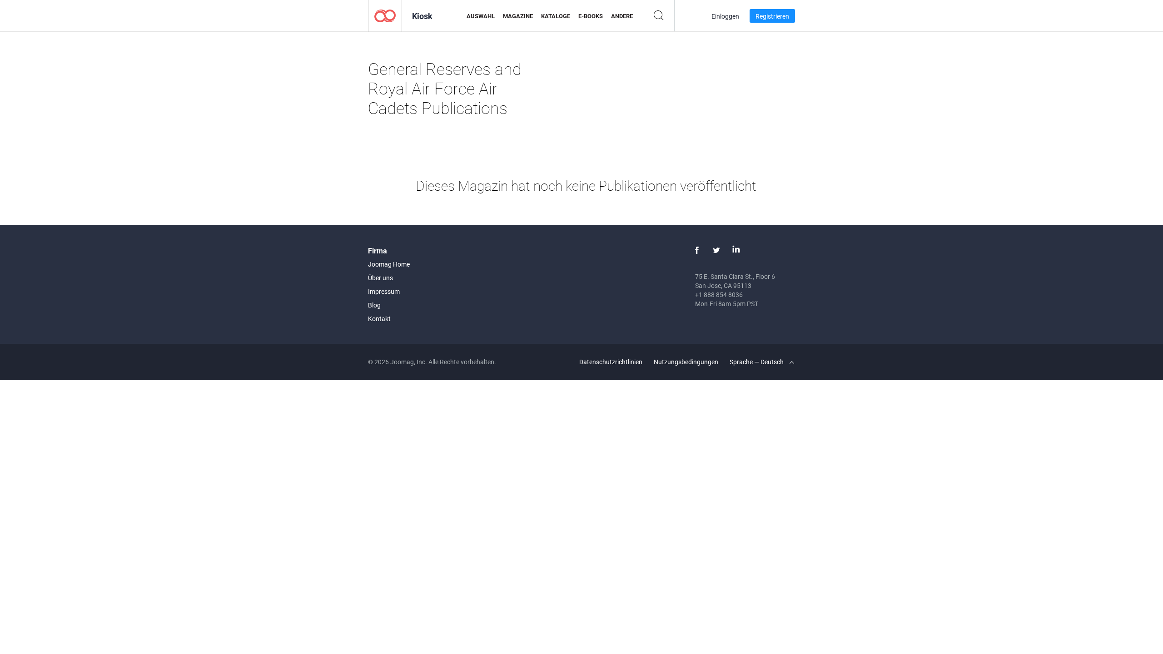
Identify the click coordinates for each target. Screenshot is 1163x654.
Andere (622, 16)
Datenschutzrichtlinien (610, 361)
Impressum (384, 291)
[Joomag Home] (385, 15)
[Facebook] (697, 250)
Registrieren (772, 16)
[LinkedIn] (736, 250)
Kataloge (555, 16)
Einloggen (725, 16)
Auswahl (481, 16)
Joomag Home (389, 264)
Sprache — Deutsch (757, 361)
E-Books (590, 16)
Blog (374, 305)
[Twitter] (716, 250)
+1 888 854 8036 (719, 294)
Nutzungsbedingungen (686, 361)
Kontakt (379, 318)
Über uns (380, 277)
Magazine (518, 16)
